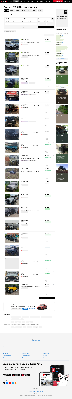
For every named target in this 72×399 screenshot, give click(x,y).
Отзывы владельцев (25, 353)
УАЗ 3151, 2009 (60, 76)
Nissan (20, 321)
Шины (46, 1)
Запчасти (32, 1)
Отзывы (37, 1)
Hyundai (27, 321)
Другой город (40, 10)
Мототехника (24, 346)
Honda (24, 321)
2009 (22, 21)
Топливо (47, 21)
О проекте (30, 391)
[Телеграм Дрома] (13, 383)
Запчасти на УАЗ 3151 (60, 25)
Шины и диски (5, 353)
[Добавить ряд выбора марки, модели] (52, 19)
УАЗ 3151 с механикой (15, 319)
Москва (11, 1)
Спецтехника (5, 357)
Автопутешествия (46, 353)
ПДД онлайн (45, 355)
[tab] (5, 15)
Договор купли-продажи (26, 355)
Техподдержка (63, 351)
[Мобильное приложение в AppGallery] (25, 375)
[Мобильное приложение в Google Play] (16, 375)
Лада (16, 321)
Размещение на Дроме (65, 346)
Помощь (34, 391)
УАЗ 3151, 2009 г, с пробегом (10, 31)
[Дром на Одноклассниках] (16, 383)
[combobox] (13, 19)
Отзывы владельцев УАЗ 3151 (62, 16)
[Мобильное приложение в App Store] (7, 375)
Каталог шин (45, 346)
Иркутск (19, 324)
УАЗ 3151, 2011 (60, 135)
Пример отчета (32, 308)
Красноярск (33, 324)
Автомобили (16, 1)
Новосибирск (14, 324)
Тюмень (23, 324)
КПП (39, 21)
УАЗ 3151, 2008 (60, 174)
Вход (67, 1)
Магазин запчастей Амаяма (27, 351)
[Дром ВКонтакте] (7, 383)
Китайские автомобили (7, 355)
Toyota (13, 321)
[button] (22, 319)
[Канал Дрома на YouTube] (10, 383)
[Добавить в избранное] (53, 39)
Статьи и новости (46, 351)
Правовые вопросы (46, 357)
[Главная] (4, 1)
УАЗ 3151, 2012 (60, 115)
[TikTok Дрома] (4, 383)
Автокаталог (24, 357)
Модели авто (35, 388)
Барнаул (27, 324)
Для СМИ (41, 391)
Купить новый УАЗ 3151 (36, 340)
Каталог (41, 1)
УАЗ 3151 (59, 12)
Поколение (40, 18)
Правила (38, 391)
